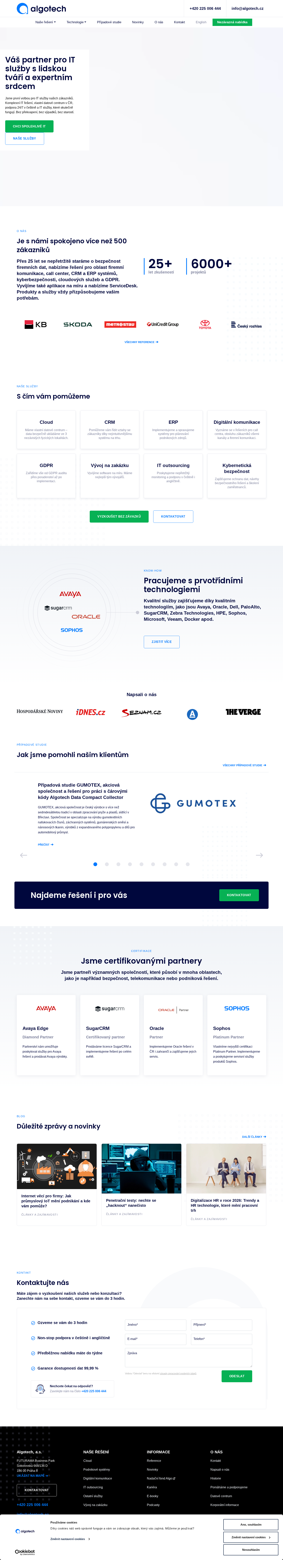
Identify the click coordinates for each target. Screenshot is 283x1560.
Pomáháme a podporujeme (229, 1487)
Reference (154, 1460)
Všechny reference (141, 342)
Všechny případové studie (244, 765)
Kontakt (179, 22)
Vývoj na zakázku (95, 1505)
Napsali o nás (219, 1469)
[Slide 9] (188, 864)
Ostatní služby (93, 1496)
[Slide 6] (153, 864)
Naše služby (24, 138)
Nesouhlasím (251, 1549)
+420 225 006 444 (205, 8)
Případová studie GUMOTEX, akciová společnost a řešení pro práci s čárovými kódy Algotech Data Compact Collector (82, 791)
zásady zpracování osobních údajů (178, 1373)
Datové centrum (221, 1496)
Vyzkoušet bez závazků (119, 516)
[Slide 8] (176, 864)
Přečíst (46, 844)
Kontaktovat (173, 516)
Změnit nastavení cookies (67, 1539)
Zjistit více (162, 641)
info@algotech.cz (248, 8)
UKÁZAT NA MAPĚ (32, 1475)
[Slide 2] (107, 864)
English (201, 22)
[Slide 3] (118, 864)
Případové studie (109, 22)
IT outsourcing (93, 1487)
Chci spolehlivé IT (29, 126)
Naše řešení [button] (44, 22)
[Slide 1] (95, 864)
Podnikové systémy (96, 1469)
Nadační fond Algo (160, 1478)
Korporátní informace (224, 1505)
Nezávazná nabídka (232, 22)
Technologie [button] (75, 22)
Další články (254, 1136)
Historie (215, 1478)
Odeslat (236, 1376)
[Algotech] (41, 8)
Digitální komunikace (97, 1478)
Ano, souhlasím (250, 1524)
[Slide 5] (141, 864)
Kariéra (152, 1487)
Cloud (87, 1460)
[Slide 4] (130, 864)
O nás (159, 22)
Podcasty (153, 1505)
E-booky (152, 1496)
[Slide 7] (165, 864)
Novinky (138, 22)
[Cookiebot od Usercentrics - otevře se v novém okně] (25, 1552)
